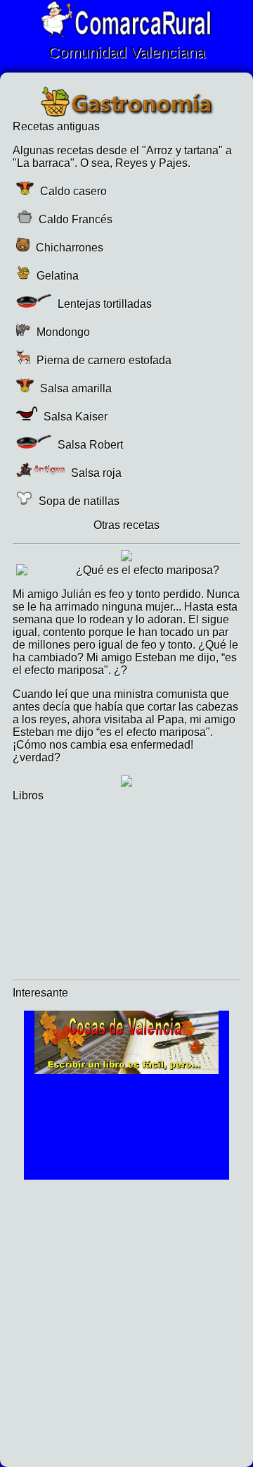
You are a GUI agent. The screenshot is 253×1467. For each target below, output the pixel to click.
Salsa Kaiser (74, 417)
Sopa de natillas (77, 501)
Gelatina (56, 276)
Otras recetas (126, 525)
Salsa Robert (89, 445)
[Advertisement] (126, 1320)
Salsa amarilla (74, 388)
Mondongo (62, 332)
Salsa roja (95, 473)
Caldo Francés (74, 219)
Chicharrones (68, 248)
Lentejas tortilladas (103, 304)
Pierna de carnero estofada (102, 360)
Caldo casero (72, 191)
